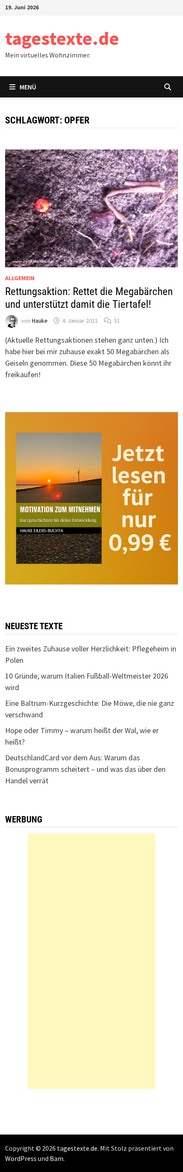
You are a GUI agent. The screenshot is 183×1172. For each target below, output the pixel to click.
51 (117, 320)
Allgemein (19, 278)
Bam (56, 1158)
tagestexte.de (62, 38)
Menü (28, 87)
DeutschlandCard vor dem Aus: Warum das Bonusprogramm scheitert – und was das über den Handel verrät (85, 769)
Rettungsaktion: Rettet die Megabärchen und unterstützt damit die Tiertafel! (89, 297)
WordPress (21, 1158)
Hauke (40, 320)
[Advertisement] (91, 961)
